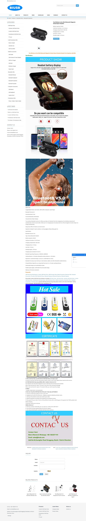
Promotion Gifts (34, 276)
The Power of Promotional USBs (14, 120)
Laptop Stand (11, 95)
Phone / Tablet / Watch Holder (15, 101)
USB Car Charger (12, 60)
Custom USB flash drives (13, 115)
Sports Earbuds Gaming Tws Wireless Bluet (45, 494)
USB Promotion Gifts (53, 274)
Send (41, 474)
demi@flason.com (12, 1)
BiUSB (74, 257)
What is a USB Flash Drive (13, 112)
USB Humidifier (12, 48)
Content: (36, 465)
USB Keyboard (12, 92)
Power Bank (11, 69)
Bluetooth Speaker (65, 276)
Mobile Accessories (61, 274)
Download (40, 15)
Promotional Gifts (12, 98)
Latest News (55, 506)
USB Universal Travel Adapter (15, 57)
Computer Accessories (13, 86)
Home (10, 15)
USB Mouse (11, 89)
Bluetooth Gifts (19, 18)
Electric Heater (12, 42)
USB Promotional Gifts (50, 280)
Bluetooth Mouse (41, 276)
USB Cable (11, 54)
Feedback (55, 15)
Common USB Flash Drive (69, 278)
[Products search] (77, 5)
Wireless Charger (12, 66)
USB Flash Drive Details (13, 109)
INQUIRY (57, 38)
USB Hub (10, 63)
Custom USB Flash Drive (43, 274)
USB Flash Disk (60, 278)
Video (48, 15)
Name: (36, 459)
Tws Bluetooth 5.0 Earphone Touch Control (59, 494)
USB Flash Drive (52, 278)
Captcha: (36, 471)
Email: (36, 462)
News (33, 15)
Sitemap (9, 515)
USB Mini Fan (11, 45)
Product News (55, 511)
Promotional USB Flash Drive (39, 280)
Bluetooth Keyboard (49, 276)
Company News (55, 509)
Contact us (64, 15)
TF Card (10, 37)
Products (25, 15)
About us (17, 15)
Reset (46, 474)
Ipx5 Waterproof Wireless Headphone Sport (73, 495)
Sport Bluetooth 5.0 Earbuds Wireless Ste (32, 494)
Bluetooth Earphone (28, 18)
